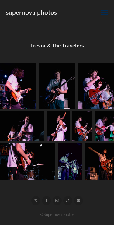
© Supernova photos (57, 214)
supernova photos (31, 12)
